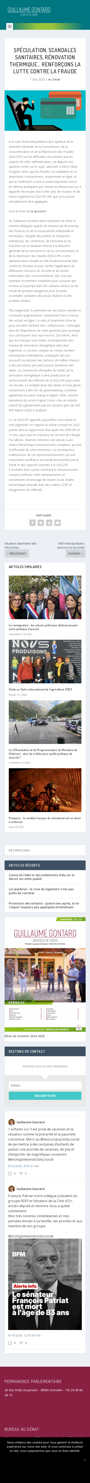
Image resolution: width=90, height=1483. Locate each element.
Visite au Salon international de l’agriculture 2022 (40, 689)
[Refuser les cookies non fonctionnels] (84, 1460)
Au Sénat (54, 79)
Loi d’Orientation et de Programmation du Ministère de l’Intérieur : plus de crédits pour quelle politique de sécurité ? (43, 753)
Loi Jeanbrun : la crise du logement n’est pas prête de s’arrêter (41, 891)
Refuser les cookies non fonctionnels (45, 1466)
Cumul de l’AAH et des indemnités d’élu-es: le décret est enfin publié (41, 877)
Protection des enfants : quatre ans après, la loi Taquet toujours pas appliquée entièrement (44, 905)
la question (38, 211)
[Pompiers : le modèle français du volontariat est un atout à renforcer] (45, 790)
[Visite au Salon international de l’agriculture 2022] (45, 661)
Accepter (45, 1458)
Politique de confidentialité (45, 1475)
